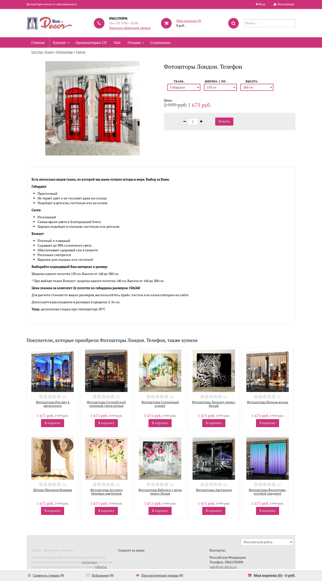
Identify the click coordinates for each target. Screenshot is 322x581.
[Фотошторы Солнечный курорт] (160, 370)
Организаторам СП (91, 42)
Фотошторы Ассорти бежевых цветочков (106, 492)
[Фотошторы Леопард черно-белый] (214, 370)
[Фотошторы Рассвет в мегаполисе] (52, 370)
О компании (160, 42)
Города (81, 52)
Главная (38, 42)
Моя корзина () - (274, 575)
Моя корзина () (188, 20)
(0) (64, 396)
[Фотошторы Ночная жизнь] (267, 370)
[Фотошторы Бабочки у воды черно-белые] (160, 458)
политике (89, 562)
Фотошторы (64, 52)
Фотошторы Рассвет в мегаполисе (52, 404)
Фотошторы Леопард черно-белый (214, 404)
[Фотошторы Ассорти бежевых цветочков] (106, 458)
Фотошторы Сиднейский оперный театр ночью (106, 404)
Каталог (59, 42)
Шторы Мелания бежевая (52, 490)
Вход (262, 4)
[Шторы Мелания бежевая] (52, 458)
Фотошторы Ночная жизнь (267, 402)
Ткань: (179, 81)
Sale (117, 42)
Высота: (252, 81)
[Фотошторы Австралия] (214, 458)
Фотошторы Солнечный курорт (160, 404)
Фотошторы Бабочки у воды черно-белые (160, 492)
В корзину (53, 423)
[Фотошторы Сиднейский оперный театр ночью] (106, 370)
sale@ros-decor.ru (223, 566)
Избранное (100, 575)
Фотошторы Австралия (214, 490)
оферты (101, 566)
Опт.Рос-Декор (42, 52)
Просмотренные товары (159, 575)
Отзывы (134, 42)
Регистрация (286, 4)
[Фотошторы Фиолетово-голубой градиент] (267, 458)
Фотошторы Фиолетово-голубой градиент (268, 492)
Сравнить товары (46, 575)
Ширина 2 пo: (216, 81)
